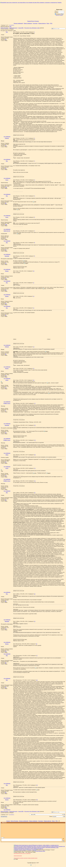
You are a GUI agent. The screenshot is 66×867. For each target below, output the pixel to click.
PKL (11, 26)
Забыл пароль (57, 15)
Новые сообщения (28, 23)
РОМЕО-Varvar (7, 403)
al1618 (6, 380)
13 (33, 307)
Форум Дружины (35, 21)
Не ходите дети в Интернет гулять (32, 27)
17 (34, 403)
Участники (35, 23)
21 (34, 468)
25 (34, 621)
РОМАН (7, 138)
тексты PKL (21, 27)
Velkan (6, 454)
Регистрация (61, 15)
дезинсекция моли (18, 855)
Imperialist (7, 256)
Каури (7, 179)
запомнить (58, 14)
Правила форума (42, 23)
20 (34, 454)
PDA (51, 23)
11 (33, 282)
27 (36, 655)
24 (34, 593)
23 (34, 492)
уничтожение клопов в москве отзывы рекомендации (25, 858)
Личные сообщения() (18, 23)
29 (37, 785)
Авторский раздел (13, 27)
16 (33, 380)
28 (36, 680)
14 (33, 346)
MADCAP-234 (7, 230)
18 (34, 425)
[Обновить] (61, 837)
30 (37, 799)
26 (36, 643)
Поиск (48, 23)
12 (33, 296)
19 (34, 440)
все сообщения (7, 136)
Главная (29, 21)
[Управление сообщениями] (64, 837)
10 (33, 271)
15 (33, 368)
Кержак (7, 271)
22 (34, 480)
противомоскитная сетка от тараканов (22, 853)
